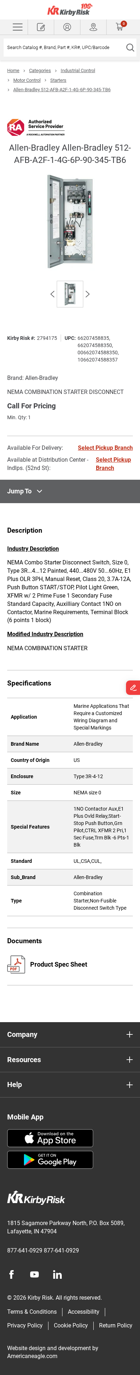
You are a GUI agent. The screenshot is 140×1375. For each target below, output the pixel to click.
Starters (58, 80)
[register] (41, 27)
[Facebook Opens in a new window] (11, 1274)
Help (14, 1084)
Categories (40, 70)
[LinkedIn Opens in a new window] (57, 1274)
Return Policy (115, 1325)
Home (13, 70)
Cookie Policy (71, 1325)
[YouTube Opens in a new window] (34, 1274)
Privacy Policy (25, 1325)
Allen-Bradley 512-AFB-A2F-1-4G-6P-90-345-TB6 (62, 89)
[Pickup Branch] (93, 27)
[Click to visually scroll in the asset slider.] (52, 294)
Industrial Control (78, 70)
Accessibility (83, 1311)
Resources (24, 1059)
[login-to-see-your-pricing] (67, 27)
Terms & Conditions (32, 1311)
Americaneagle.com (32, 1356)
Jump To (19, 491)
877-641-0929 (24, 1250)
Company (22, 1034)
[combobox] (64, 48)
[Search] (130, 48)
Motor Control (27, 80)
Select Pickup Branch (105, 447)
